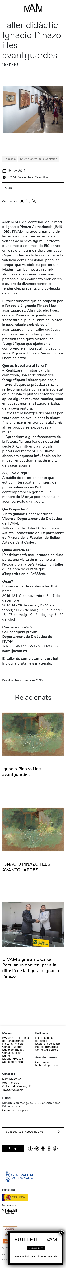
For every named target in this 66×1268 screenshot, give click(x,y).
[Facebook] (28, 201)
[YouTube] (43, 1148)
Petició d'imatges (46, 1047)
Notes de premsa (46, 1065)
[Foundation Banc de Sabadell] (9, 1211)
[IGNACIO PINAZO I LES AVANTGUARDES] (33, 829)
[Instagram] (49, 1148)
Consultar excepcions (16, 1110)
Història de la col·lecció (44, 1039)
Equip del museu (13, 1050)
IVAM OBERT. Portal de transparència (16, 1039)
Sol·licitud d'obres (46, 1050)
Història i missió (12, 1044)
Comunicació (43, 1062)
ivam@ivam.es (11, 1079)
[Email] (22, 201)
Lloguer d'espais (13, 1059)
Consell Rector (12, 1047)
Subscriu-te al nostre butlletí (25, 1132)
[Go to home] (19, 1176)
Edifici (6, 1056)
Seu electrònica (12, 1062)
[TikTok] (55, 1148)
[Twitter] (34, 201)
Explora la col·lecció (48, 1044)
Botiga (13, 1148)
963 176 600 (10, 1082)
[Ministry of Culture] (33, 1197)
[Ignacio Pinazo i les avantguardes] (33, 734)
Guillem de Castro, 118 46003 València (16, 1088)
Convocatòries (11, 1053)
